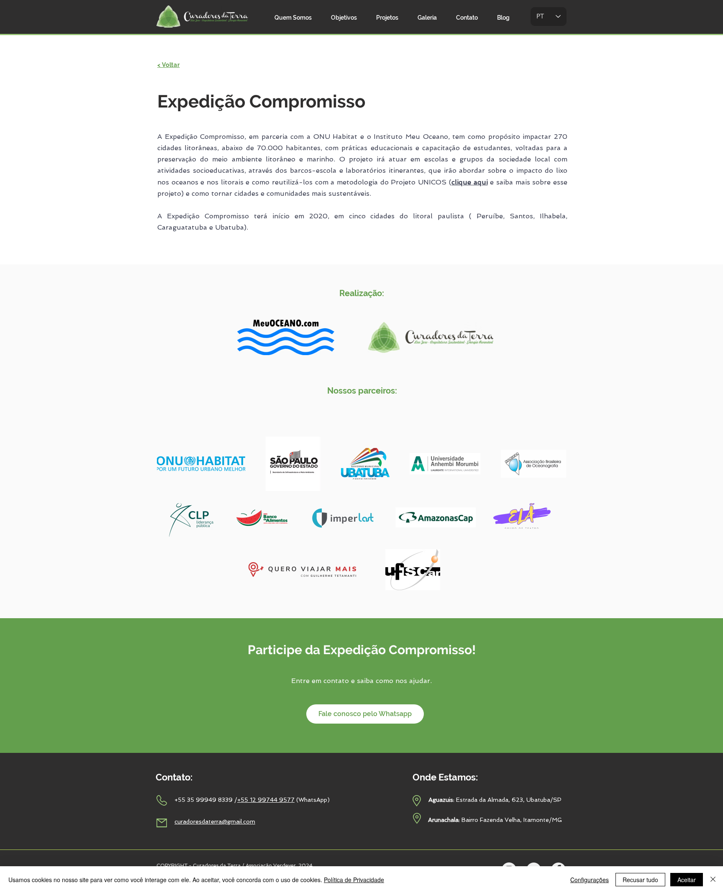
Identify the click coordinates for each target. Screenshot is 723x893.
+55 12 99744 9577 (266, 799)
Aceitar (686, 879)
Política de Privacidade (354, 879)
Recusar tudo (640, 879)
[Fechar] (713, 879)
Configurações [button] (589, 879)
